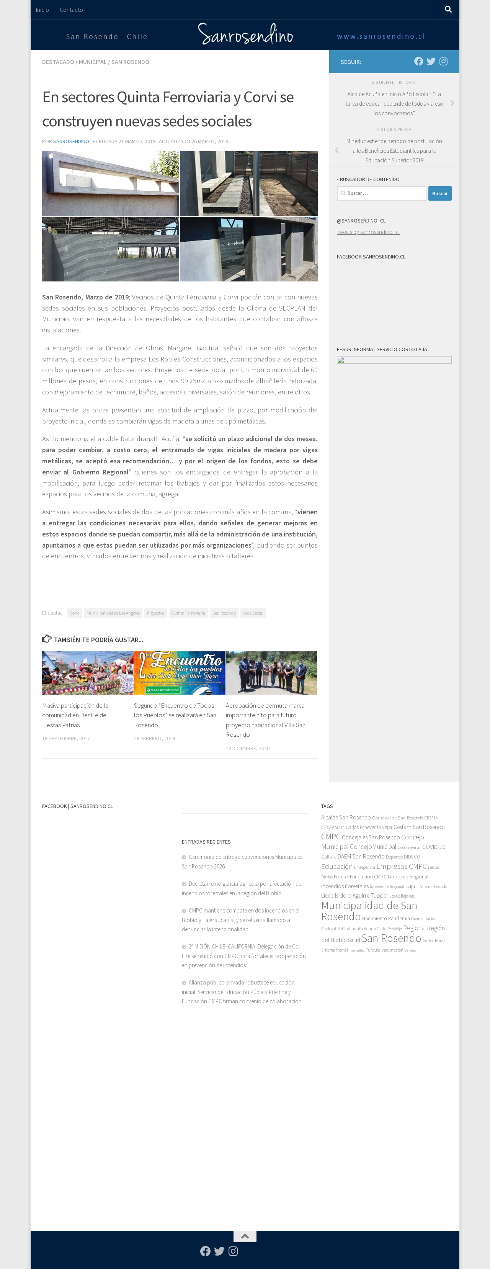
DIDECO (412, 857)
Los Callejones (402, 896)
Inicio (42, 9)
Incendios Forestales (345, 886)
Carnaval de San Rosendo (397, 817)
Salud (354, 940)
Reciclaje (394, 928)
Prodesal (328, 928)
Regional (414, 928)
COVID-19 (434, 846)
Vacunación (392, 950)
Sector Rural (434, 940)
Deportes (394, 857)
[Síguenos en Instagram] (443, 61)
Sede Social (253, 613)
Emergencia (364, 867)
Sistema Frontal (334, 950)
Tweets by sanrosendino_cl (368, 231)
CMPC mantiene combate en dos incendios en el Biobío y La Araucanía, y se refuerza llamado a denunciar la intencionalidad (240, 920)
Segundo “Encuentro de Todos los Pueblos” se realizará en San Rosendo (175, 715)
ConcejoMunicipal (373, 846)
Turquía (373, 950)
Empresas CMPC (401, 866)
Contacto (71, 9)
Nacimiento (374, 918)
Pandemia (399, 918)
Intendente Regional (387, 886)
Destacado (58, 61)
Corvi (74, 613)
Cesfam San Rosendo (419, 827)
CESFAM (432, 818)
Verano (410, 950)
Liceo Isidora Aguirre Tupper (354, 895)
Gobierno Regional (408, 876)
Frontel (341, 876)
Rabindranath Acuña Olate (361, 928)
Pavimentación (423, 918)
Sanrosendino (71, 141)
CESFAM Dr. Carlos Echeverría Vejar (356, 827)
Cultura (328, 857)
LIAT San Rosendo (431, 886)
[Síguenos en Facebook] (418, 61)
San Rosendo (130, 61)
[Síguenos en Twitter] (431, 61)
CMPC (331, 836)
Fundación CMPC (368, 876)
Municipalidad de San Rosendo (369, 910)
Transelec (356, 950)
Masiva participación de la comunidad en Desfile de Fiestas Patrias (75, 715)
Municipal (93, 61)
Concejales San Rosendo (371, 837)
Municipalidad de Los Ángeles (113, 613)
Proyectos (155, 613)
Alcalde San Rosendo (346, 817)
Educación (337, 866)
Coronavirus (409, 847)
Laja (410, 886)
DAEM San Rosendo (361, 856)
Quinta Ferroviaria (188, 613)
